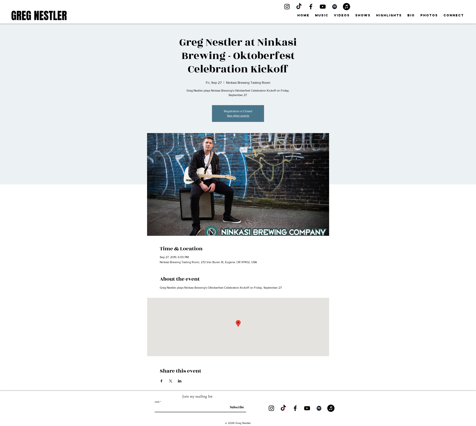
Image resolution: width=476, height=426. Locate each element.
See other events (238, 115)
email (157, 402)
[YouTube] (322, 6)
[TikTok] (299, 6)
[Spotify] (334, 6)
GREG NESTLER (39, 16)
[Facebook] (310, 6)
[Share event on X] (170, 380)
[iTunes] (346, 6)
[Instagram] (287, 6)
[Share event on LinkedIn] (179, 380)
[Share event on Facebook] (161, 380)
